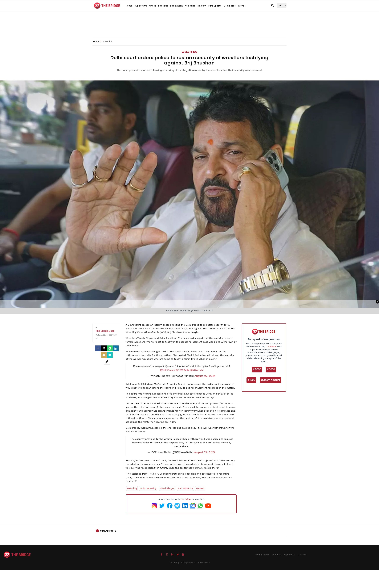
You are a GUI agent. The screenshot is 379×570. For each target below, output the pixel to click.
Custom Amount (270, 380)
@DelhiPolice (167, 370)
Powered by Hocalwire (198, 562)
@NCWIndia (197, 370)
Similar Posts (108, 530)
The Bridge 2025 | (178, 562)
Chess (152, 5)
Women (200, 488)
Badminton (176, 5)
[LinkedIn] (116, 348)
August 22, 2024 (205, 375)
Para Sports (214, 5)
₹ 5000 (257, 369)
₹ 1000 (251, 380)
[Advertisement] (189, 28)
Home (129, 5)
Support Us (140, 5)
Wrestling (189, 52)
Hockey (201, 5)
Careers (302, 554)
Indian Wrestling (148, 488)
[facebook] (98, 348)
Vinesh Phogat (167, 488)
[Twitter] (104, 348)
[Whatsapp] (110, 348)
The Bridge (185, 499)
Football (163, 5)
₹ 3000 (271, 369)
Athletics (190, 5)
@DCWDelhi (182, 370)
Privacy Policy (262, 554)
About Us (276, 554)
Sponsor (272, 346)
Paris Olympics (185, 488)
